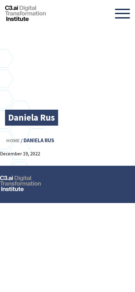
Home (13, 140)
